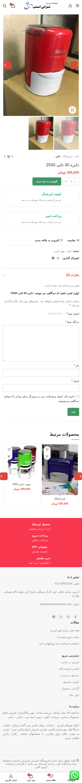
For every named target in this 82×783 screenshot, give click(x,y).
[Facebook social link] (75, 617)
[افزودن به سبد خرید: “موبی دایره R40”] (9, 456)
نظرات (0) (72, 275)
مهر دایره (59, 251)
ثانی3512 (60, 498)
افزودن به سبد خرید (46, 181)
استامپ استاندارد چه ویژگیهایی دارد (59, 643)
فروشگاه (67, 156)
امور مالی (73, 695)
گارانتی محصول (70, 688)
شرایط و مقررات (69, 675)
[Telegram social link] (53, 258)
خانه (77, 156)
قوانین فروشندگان (69, 668)
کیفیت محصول (71, 681)
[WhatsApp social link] (58, 258)
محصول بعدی (5, 157)
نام (76, 365)
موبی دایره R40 (22, 484)
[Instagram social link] (68, 617)
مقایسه (71, 240)
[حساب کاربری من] (70, 6)
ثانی (57, 156)
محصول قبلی (12, 157)
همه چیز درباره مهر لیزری (64, 630)
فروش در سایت (70, 662)
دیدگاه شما (72, 321)
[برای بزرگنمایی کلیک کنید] (72, 110)
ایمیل (75, 380)
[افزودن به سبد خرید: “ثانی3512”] (47, 456)
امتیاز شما (72, 313)
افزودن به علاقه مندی (47, 240)
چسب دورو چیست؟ (68, 636)
